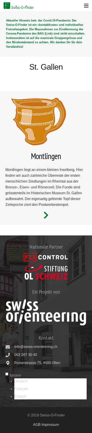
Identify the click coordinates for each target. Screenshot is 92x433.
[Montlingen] (46, 215)
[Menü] (86, 5)
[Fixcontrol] (46, 257)
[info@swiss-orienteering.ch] (9, 347)
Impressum (50, 425)
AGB (37, 425)
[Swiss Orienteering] (46, 312)
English (20, 396)
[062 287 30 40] (9, 355)
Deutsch (20, 381)
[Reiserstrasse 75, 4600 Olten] (9, 363)
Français (21, 389)
